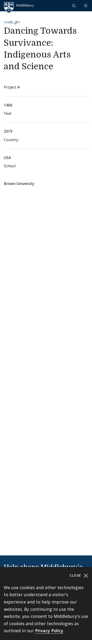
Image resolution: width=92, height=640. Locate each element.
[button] (74, 5)
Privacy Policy (49, 630)
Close (76, 575)
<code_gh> (12, 22)
